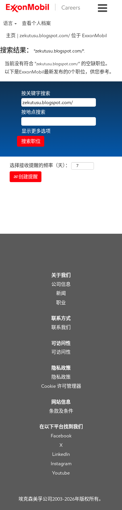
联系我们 (61, 327)
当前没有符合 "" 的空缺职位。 (57, 63)
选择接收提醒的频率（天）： (40, 165)
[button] (102, 8)
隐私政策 (61, 377)
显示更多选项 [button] (36, 131)
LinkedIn (61, 454)
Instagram (61, 463)
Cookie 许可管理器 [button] (61, 386)
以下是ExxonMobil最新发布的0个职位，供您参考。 (59, 72)
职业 (61, 302)
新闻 (61, 293)
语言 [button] (8, 23)
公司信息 (61, 284)
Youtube (61, 473)
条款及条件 (61, 411)
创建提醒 (27, 177)
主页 (11, 35)
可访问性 (61, 352)
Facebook (61, 436)
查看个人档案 (36, 23)
